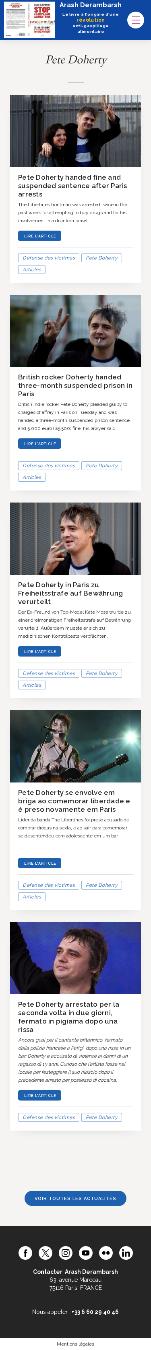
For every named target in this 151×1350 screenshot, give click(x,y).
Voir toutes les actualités (75, 1198)
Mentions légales (75, 1344)
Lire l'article (40, 236)
